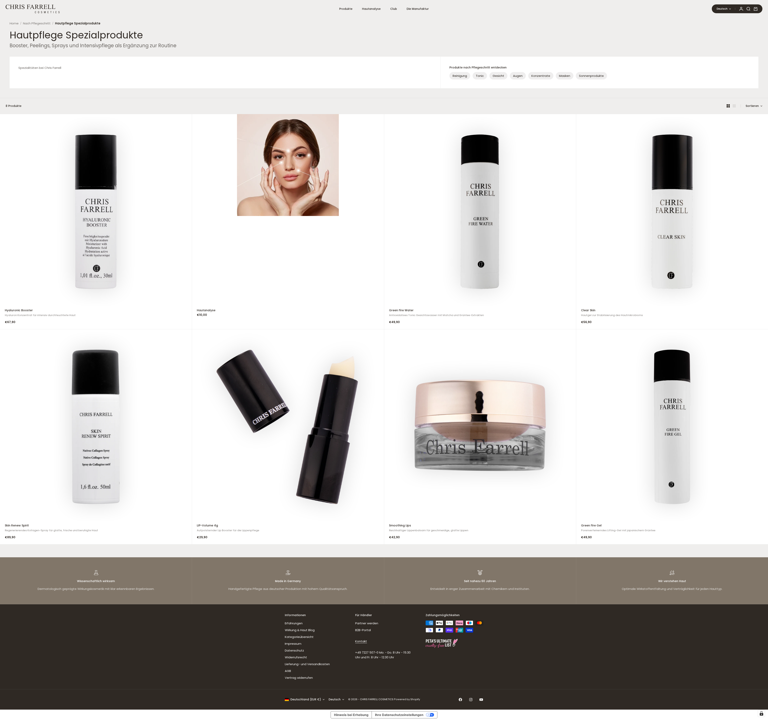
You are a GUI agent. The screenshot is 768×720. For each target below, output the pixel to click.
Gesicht (498, 76)
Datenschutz (294, 650)
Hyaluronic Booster (40, 313)
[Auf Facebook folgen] (460, 700)
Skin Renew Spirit (51, 528)
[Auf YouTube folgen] (481, 700)
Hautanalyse (371, 9)
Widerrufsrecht (296, 657)
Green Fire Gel (618, 528)
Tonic (480, 76)
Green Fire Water (436, 313)
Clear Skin (612, 313)
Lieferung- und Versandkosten (307, 664)
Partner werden (366, 623)
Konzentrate (540, 76)
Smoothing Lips (428, 528)
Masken (564, 76)
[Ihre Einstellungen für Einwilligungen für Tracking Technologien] (761, 713)
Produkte (345, 9)
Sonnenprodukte (591, 76)
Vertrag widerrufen (299, 678)
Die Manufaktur (418, 9)
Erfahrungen (294, 623)
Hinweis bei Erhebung (351, 715)
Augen (518, 76)
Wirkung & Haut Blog (300, 630)
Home (14, 23)
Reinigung (460, 76)
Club (393, 9)
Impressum (293, 644)
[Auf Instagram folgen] (471, 700)
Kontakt (361, 641)
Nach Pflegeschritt (37, 23)
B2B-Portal (363, 630)
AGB (288, 671)
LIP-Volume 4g (228, 528)
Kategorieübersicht (299, 637)
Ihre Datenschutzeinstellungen (399, 715)
